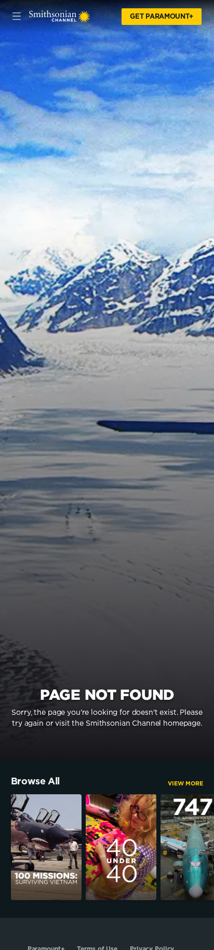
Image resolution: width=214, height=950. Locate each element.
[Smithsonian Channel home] (59, 16)
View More (185, 783)
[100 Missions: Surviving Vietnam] (46, 847)
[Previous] (5, 847)
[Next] (208, 847)
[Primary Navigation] (16, 16)
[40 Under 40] (121, 847)
